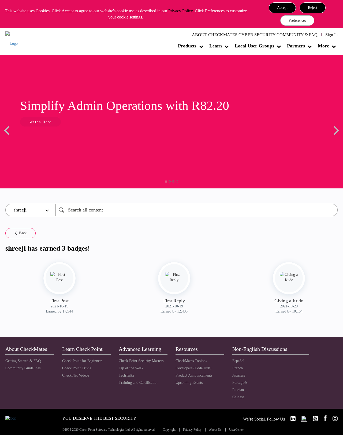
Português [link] (239, 383)
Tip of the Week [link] (131, 368)
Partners (296, 46)
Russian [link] (238, 390)
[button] (282, 7)
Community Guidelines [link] (22, 368)
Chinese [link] (238, 397)
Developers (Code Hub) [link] (193, 368)
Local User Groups (254, 46)
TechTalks (126, 375)
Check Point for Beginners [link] (82, 361)
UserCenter (236, 430)
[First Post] (59, 277)
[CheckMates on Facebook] (323, 418)
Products (187, 46)
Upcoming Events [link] (189, 383)
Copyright (169, 430)
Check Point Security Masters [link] (141, 361)
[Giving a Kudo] (289, 277)
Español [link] (238, 361)
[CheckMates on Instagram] (333, 418)
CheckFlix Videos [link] (75, 375)
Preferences (297, 20)
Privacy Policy (180, 11)
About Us (215, 430)
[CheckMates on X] (302, 418)
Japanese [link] (238, 375)
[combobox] (196, 210)
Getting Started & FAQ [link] (23, 361)
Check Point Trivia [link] (76, 368)
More (323, 46)
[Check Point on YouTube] (313, 418)
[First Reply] (174, 277)
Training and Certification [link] (138, 383)
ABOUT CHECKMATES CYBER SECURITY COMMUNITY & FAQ (255, 34)
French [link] (237, 368)
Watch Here (40, 122)
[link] (291, 418)
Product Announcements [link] (194, 375)
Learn (215, 46)
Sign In (331, 34)
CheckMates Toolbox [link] (191, 361)
